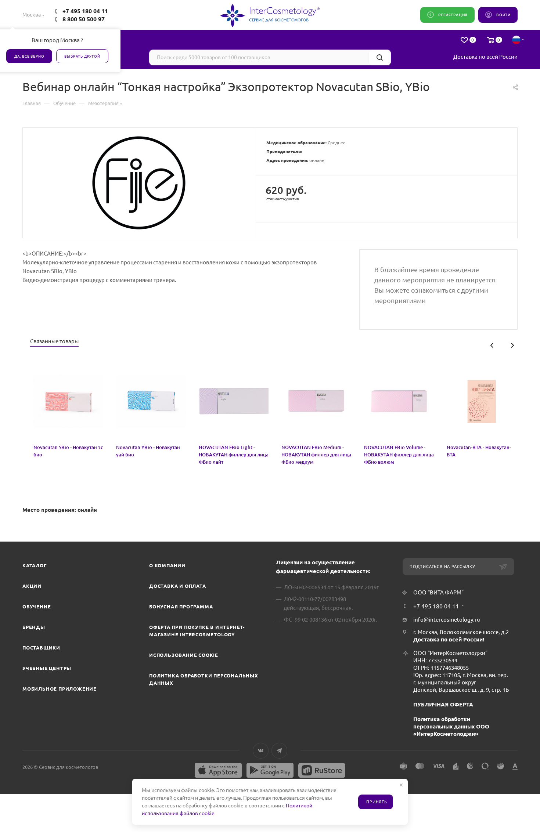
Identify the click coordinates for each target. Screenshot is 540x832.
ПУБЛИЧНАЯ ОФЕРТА (443, 704)
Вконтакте (261, 751)
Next (512, 345)
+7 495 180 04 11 (85, 11)
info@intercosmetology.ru (446, 619)
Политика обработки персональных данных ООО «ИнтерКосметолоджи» (451, 726)
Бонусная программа (181, 606)
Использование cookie (183, 655)
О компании (167, 565)
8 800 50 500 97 (83, 19)
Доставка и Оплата (177, 586)
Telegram (279, 751)
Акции (32, 586)
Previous (492, 345)
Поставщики (41, 647)
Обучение (36, 606)
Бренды (33, 627)
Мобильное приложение (59, 688)
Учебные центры (46, 668)
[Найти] (379, 57)
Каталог (34, 565)
